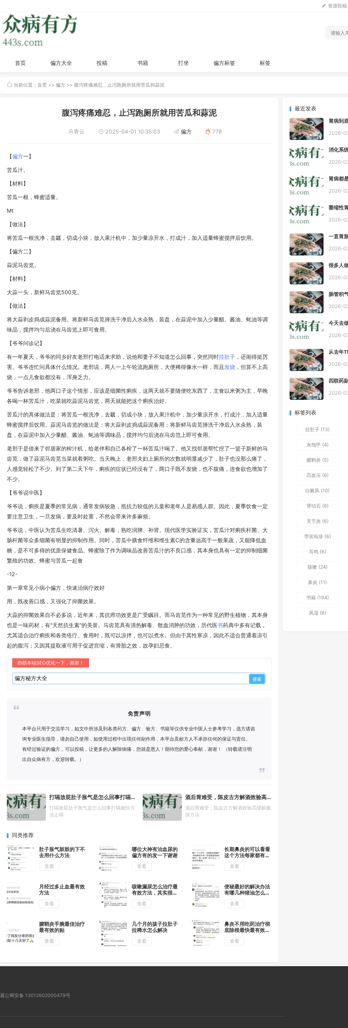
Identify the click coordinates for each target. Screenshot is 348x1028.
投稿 (102, 62)
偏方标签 (224, 62)
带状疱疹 (317, 536)
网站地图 (9, 986)
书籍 (142, 62)
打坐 (183, 62)
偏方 (60, 85)
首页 (20, 62)
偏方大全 (61, 62)
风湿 (317, 613)
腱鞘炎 (318, 460)
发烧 (229, 367)
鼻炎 (317, 582)
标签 (265, 62)
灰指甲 (318, 444)
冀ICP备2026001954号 (25, 977)
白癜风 (317, 490)
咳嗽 (318, 567)
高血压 (318, 475)
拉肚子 (227, 356)
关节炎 (318, 521)
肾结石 (318, 506)
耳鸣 (317, 551)
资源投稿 (337, 5)
